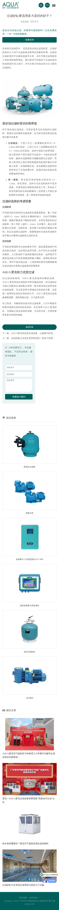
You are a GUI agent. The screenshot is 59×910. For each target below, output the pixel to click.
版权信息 (33, 898)
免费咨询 (29, 40)
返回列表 (29, 327)
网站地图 (23, 898)
